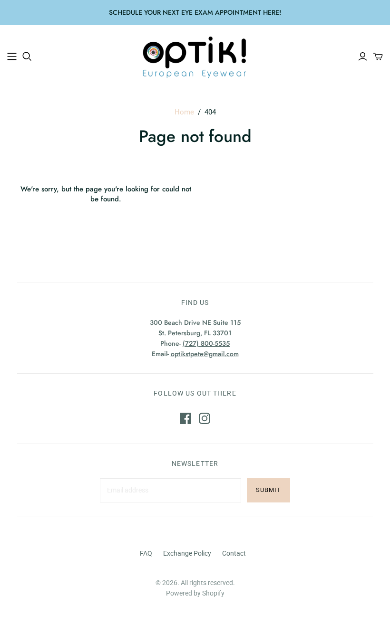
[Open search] (27, 56)
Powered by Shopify (195, 593)
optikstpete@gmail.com (205, 354)
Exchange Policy (187, 553)
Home (184, 112)
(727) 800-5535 (206, 343)
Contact (234, 553)
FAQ (146, 553)
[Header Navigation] (12, 56)
